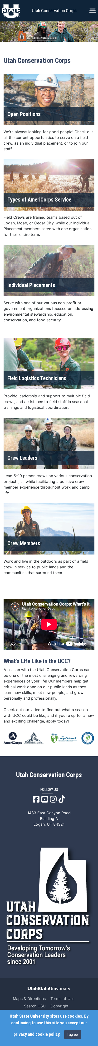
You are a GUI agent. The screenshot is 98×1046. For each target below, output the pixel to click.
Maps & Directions (29, 998)
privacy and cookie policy (36, 1034)
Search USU (35, 1006)
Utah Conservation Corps (54, 10)
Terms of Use (62, 998)
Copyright (59, 1006)
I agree (72, 1034)
